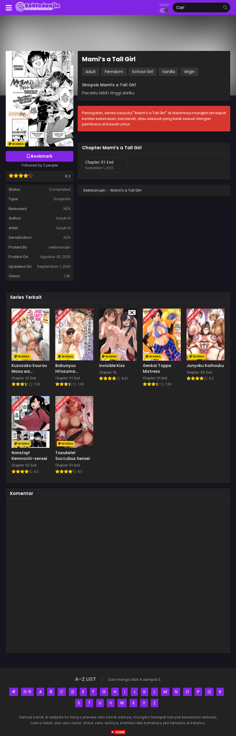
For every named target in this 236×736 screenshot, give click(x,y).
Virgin (189, 71)
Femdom (114, 71)
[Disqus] (118, 575)
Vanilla (168, 71)
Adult (90, 71)
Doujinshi (62, 199)
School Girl (142, 71)
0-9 (27, 692)
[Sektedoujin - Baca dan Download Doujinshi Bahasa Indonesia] (38, 11)
